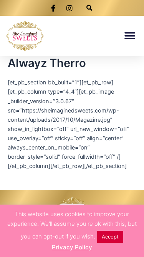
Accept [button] (110, 236)
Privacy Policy (72, 247)
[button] (89, 8)
